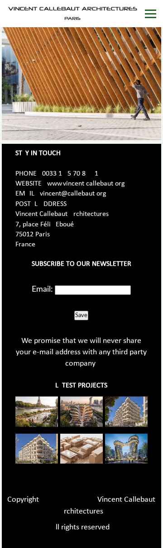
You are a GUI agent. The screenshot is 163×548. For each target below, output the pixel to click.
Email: (42, 289)
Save (81, 315)
